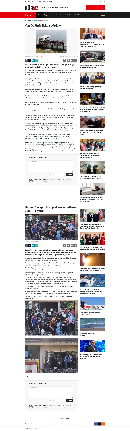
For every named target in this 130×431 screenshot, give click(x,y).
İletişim (61, 424)
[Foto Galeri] (104, 1)
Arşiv (44, 1)
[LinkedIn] (33, 60)
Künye (55, 424)
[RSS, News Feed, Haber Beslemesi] (103, 423)
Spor (49, 7)
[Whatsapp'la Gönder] (36, 60)
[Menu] (88, 7)
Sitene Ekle (49, 1)
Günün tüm (100, 15)
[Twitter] (29, 60)
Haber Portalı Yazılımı (32, 428)
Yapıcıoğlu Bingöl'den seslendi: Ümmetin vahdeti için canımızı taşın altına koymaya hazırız (63, 15)
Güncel (43, 7)
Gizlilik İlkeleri (67, 424)
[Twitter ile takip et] (99, 423)
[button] (68, 60)
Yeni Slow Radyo (65, 418)
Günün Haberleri (38, 1)
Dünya (62, 7)
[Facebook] (26, 60)
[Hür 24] (31, 7)
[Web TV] (101, 1)
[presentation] (30, 15)
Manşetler (30, 1)
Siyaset (67, 7)
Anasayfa (29, 20)
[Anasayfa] (25, 1)
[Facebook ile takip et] (96, 423)
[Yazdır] (64, 60)
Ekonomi (55, 7)
